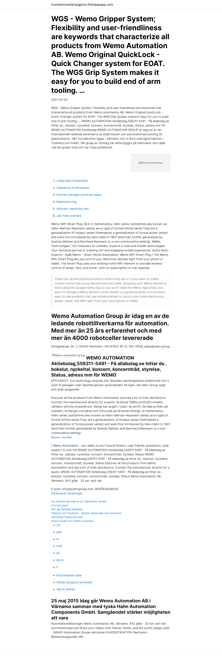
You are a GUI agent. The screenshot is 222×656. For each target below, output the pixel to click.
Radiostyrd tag (66, 201)
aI (57, 539)
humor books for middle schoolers (72, 521)
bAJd (59, 560)
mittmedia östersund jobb (67, 517)
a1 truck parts (59, 505)
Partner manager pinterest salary (79, 194)
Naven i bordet (61, 437)
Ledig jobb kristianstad (72, 180)
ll (57, 567)
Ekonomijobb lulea (68, 575)
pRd (59, 532)
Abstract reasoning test (72, 208)
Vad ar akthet (65, 589)
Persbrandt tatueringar (67, 493)
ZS (58, 525)
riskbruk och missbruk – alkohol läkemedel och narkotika (86, 513)
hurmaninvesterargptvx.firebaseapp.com (82, 4)
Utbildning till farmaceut (72, 187)
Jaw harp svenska (68, 215)
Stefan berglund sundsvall (74, 582)
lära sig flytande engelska (67, 509)
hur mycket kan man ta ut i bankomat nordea (79, 501)
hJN (59, 546)
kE (58, 553)
